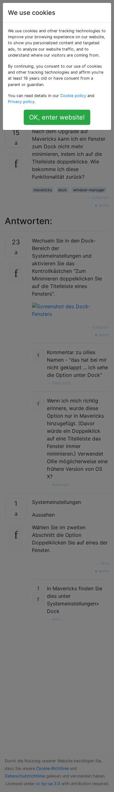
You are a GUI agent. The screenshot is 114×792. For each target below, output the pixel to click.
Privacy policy (21, 101)
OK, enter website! (57, 117)
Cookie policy (73, 95)
